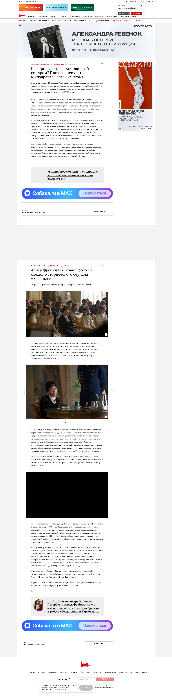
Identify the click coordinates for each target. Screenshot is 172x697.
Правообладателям (94, 672)
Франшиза (123, 672)
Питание (33, 21)
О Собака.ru (52, 672)
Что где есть (75, 16)
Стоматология (80, 21)
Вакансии (64, 672)
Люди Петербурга (77, 672)
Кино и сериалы (38, 266)
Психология (44, 21)
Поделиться (59, 64)
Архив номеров (110, 672)
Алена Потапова (27, 645)
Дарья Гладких (27, 212)
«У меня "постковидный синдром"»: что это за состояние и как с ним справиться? (72, 175)
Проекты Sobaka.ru (145, 1)
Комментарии (98, 211)
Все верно (136, 13)
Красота (62, 16)
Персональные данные (138, 672)
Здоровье (99, 16)
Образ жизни (112, 16)
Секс (90, 21)
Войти (21, 1)
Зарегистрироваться (32, 1)
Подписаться (46, 64)
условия (44, 687)
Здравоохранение (102, 21)
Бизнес (137, 21)
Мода (53, 16)
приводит (74, 106)
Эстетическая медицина (61, 21)
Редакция (31, 672)
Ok (86, 687)
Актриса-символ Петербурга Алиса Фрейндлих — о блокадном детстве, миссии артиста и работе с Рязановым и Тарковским (73, 606)
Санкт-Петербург (129, 1)
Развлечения (42, 16)
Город (31, 16)
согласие (56, 687)
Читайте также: (58, 601)
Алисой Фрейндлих (39, 355)
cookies (63, 689)
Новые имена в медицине (122, 21)
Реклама (41, 672)
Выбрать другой (124, 13)
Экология (87, 16)
